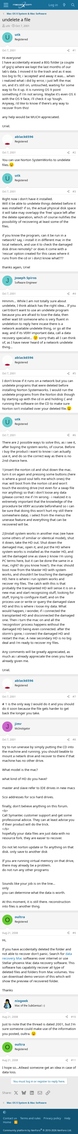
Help (67, 1118)
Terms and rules (30, 1118)
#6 (74, 435)
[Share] (68, 50)
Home (7, 1122)
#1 (74, 50)
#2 (74, 152)
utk (8, 26)
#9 (74, 933)
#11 (73, 1060)
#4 (74, 293)
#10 (73, 1017)
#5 (74, 373)
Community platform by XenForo (37, 1130)
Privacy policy (52, 1118)
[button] (4, 1112)
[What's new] (64, 5)
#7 (74, 696)
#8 (74, 739)
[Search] (73, 5)
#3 (74, 191)
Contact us (10, 1118)
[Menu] (6, 5)
